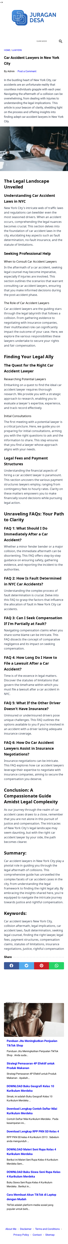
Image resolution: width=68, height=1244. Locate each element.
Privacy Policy (21, 1234)
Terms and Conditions (47, 1228)
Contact (37, 1234)
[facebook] (21, 32)
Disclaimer (26, 1228)
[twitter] (30, 32)
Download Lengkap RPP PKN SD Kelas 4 (33, 1131)
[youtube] (38, 32)
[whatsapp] (56, 965)
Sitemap (50, 1234)
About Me (10, 1228)
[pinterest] (41, 965)
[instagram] (47, 32)
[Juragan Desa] (34, 17)
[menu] (6, 41)
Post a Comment (27, 71)
